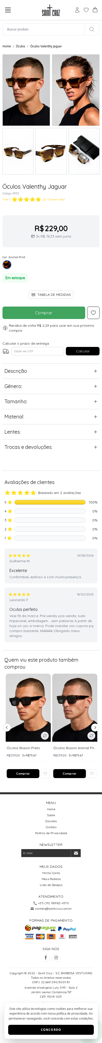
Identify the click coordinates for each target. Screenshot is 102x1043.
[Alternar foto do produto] (45, 736)
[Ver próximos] (94, 727)
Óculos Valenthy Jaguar (46, 46)
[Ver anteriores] (7, 727)
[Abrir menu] (8, 10)
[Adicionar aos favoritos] (45, 773)
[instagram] (56, 958)
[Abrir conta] (77, 10)
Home (6, 46)
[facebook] (46, 958)
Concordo (51, 1030)
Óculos (20, 46)
